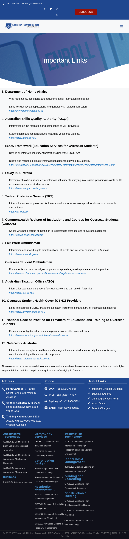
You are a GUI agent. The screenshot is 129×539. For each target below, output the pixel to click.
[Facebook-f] (45, 9)
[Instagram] (57, 9)
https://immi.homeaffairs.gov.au (26, 110)
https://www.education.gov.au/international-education (38, 335)
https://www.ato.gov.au (21, 292)
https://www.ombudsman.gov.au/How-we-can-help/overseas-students (47, 273)
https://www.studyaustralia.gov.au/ (28, 188)
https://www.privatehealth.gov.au (27, 312)
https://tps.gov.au (18, 211)
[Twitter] (51, 9)
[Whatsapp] (57, 15)
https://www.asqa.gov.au (22, 138)
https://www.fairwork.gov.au (24, 254)
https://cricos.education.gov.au (26, 235)
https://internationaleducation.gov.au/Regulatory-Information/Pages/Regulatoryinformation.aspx (62, 165)
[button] (121, 26)
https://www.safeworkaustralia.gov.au (29, 358)
